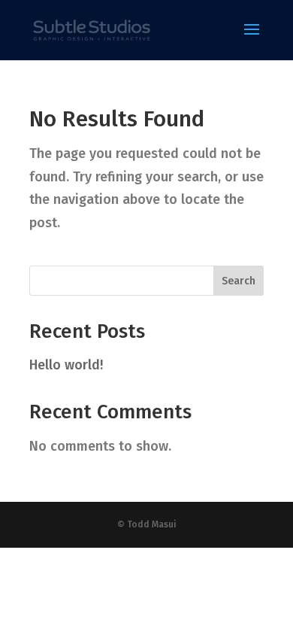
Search (238, 281)
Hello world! (66, 365)
